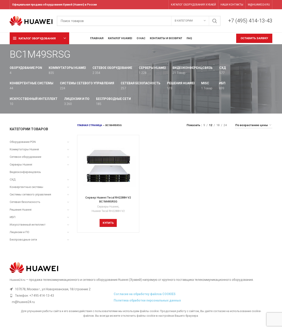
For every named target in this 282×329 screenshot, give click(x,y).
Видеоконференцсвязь (25, 172)
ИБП (12, 217)
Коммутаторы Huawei (24, 149)
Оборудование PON (23, 141)
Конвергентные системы (26, 187)
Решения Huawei (21, 209)
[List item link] (60, 295)
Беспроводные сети (23, 239)
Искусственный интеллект (28, 224)
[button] (108, 223)
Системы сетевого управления (30, 194)
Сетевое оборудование (25, 156)
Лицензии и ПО (19, 232)
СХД (12, 179)
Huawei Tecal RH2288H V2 (108, 211)
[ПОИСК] (214, 21)
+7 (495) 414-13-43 (250, 21)
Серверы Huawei (21, 164)
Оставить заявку (254, 38)
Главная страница (89, 125)
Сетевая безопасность (25, 202)
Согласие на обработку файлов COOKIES (145, 294)
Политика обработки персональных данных (147, 300)
